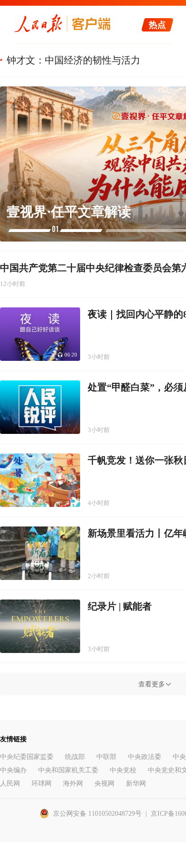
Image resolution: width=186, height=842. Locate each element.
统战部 (75, 756)
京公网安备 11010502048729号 (97, 813)
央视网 (104, 783)
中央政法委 (144, 756)
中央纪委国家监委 (26, 756)
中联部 (106, 756)
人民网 (10, 783)
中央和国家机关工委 (68, 770)
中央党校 (123, 770)
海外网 (73, 783)
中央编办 (13, 770)
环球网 (41, 783)
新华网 (136, 783)
